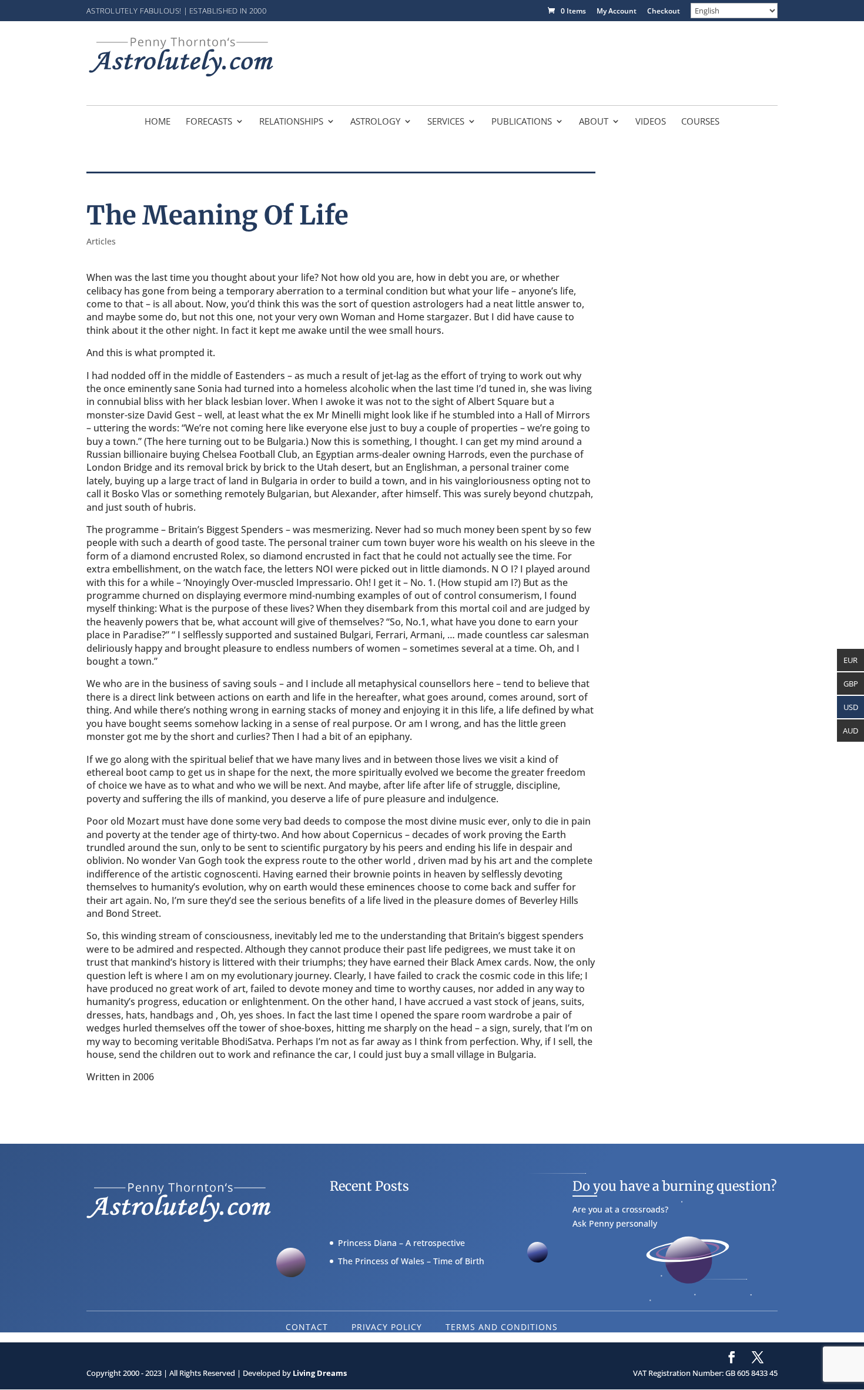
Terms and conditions (502, 1326)
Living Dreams (320, 1373)
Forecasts (209, 122)
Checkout (663, 12)
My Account (617, 12)
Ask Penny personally (614, 1223)
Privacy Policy (386, 1326)
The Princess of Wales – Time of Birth (411, 1261)
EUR (850, 660)
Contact (307, 1326)
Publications (521, 122)
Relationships (291, 122)
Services (445, 122)
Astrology (375, 122)
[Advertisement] (564, 61)
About (593, 122)
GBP (850, 683)
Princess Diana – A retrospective (401, 1242)
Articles (101, 241)
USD (850, 707)
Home (157, 122)
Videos (650, 122)
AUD (850, 730)
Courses (700, 122)
